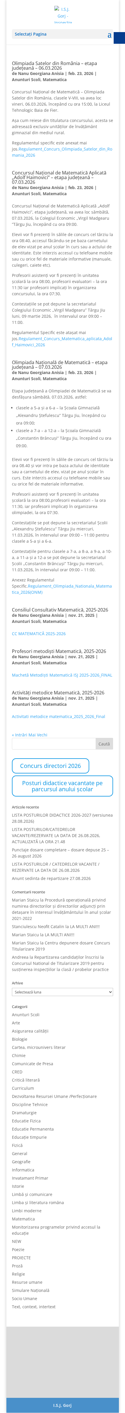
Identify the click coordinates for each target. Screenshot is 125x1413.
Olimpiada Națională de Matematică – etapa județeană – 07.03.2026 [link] (60, 364)
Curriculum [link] (23, 1088)
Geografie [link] (21, 1161)
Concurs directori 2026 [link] (50, 766)
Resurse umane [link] (27, 1282)
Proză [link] (17, 1266)
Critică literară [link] (26, 1080)
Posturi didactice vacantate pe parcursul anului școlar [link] (62, 786)
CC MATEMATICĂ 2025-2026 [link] (39, 633)
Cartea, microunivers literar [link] (39, 1047)
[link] (63, 14)
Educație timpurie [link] (29, 1137)
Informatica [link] (23, 1170)
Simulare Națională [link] (30, 1290)
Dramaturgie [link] (24, 1112)
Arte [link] (16, 1023)
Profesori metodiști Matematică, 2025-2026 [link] (59, 651)
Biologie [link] (19, 1039)
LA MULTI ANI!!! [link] (85, 926)
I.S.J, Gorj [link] (62, 1405)
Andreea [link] (20, 957)
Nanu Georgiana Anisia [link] (41, 73)
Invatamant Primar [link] (30, 1178)
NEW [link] (16, 1241)
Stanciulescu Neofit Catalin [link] (38, 926)
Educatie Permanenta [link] (33, 1129)
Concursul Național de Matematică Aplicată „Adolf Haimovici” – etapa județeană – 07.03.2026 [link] (59, 177)
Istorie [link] (18, 1186)
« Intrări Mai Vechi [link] (29, 735)
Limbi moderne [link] (27, 1210)
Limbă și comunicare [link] (32, 1194)
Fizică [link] (17, 1145)
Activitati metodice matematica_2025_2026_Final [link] (58, 716)
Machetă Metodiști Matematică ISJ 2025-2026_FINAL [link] (62, 675)
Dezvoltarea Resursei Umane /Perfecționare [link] (54, 1096)
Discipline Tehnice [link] (30, 1104)
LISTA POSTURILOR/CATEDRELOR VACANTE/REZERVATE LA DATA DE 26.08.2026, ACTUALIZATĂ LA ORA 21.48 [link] (56, 835)
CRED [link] (17, 1072)
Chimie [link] (19, 1055)
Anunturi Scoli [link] (26, 79)
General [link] (19, 1153)
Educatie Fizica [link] (26, 1121)
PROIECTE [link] (21, 1257)
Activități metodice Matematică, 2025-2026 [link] (58, 692)
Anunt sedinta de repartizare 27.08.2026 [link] (51, 878)
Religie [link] (18, 1274)
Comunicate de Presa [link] (32, 1063)
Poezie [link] (18, 1249)
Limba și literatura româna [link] (38, 1202)
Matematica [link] (55, 79)
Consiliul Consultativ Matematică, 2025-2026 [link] (60, 610)
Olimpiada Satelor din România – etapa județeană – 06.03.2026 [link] (54, 65)
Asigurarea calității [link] (30, 1031)
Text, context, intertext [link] (34, 1306)
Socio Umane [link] (24, 1298)
